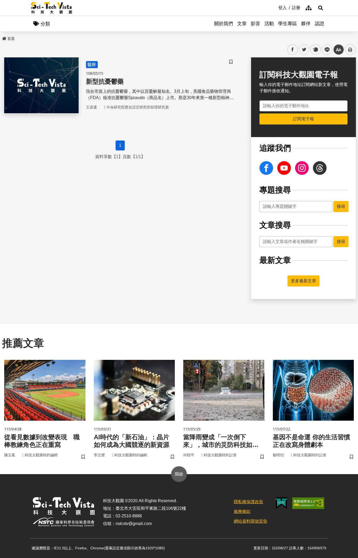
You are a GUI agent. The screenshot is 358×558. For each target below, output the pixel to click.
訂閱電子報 (303, 119)
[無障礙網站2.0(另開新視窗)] (308, 503)
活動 (269, 23)
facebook (293, 49)
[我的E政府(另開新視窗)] (281, 503)
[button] (320, 8)
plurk (315, 49)
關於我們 (223, 23)
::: (274, 7)
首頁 (11, 38)
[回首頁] (51, 8)
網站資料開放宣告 (250, 521)
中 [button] (339, 49)
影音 (255, 23)
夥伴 (306, 23)
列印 (350, 49)
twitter (304, 49)
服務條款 (242, 511)
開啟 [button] (179, 474)
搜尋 (341, 206)
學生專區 (287, 23)
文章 (242, 23)
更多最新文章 (303, 281)
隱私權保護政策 (248, 502)
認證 (319, 23)
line (325, 49)
